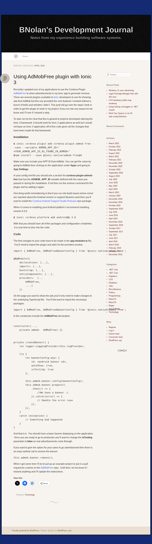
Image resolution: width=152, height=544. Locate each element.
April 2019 (113, 218)
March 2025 (114, 143)
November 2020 (115, 166)
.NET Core (113, 270)
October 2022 (114, 147)
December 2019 (115, 199)
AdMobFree (20, 93)
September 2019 (116, 209)
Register (112, 327)
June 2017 (113, 238)
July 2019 (113, 212)
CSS (111, 279)
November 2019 (115, 202)
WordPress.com (65, 530)
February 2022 (115, 150)
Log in (111, 330)
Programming (114, 296)
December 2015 (115, 254)
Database (113, 283)
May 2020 (113, 186)
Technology (30, 495)
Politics (112, 292)
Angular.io (113, 276)
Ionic (56, 97)
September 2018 (116, 225)
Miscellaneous (115, 289)
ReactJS (112, 299)
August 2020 (114, 176)
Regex (111, 305)
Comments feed (115, 337)
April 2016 (113, 241)
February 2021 (115, 160)
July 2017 (113, 235)
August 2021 (114, 153)
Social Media (114, 309)
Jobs (111, 286)
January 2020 (114, 196)
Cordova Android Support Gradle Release (54, 201)
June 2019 (113, 215)
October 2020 (114, 169)
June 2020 (113, 182)
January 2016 (114, 251)
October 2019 (114, 205)
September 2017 (116, 231)
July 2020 (113, 179)
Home (25, 56)
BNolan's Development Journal (76, 29)
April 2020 (113, 189)
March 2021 (114, 156)
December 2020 (115, 163)
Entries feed (114, 334)
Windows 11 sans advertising (121, 90)
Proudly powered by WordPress (25, 530)
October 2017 (114, 228)
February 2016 (115, 248)
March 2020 (114, 192)
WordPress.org (115, 340)
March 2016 (114, 245)
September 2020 (116, 173)
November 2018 (115, 222)
